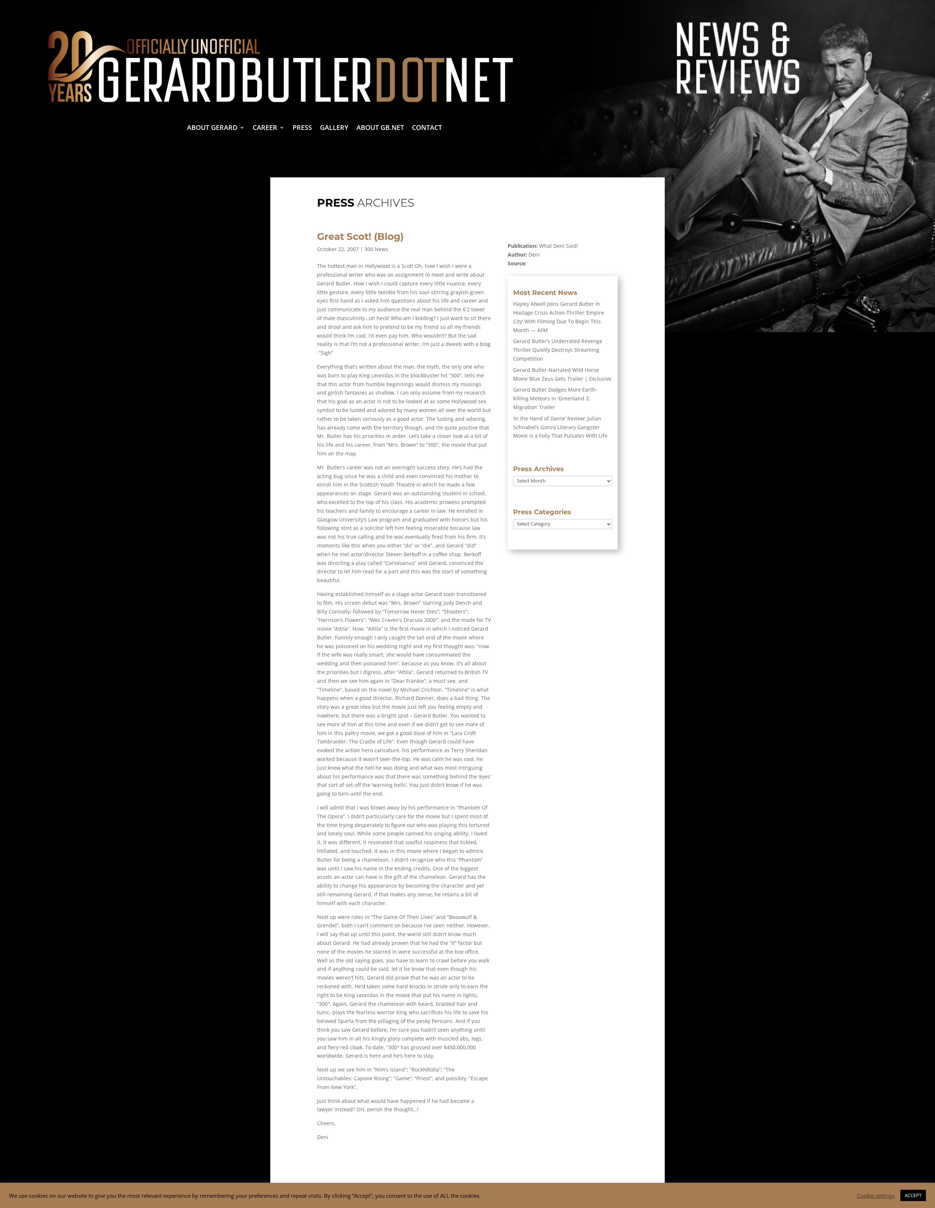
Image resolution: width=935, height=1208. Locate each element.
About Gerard (212, 128)
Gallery (334, 128)
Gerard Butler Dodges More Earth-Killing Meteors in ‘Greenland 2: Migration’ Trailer (555, 398)
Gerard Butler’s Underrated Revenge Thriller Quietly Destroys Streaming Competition (557, 350)
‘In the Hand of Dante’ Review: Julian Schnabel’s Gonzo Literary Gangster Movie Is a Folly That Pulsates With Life (560, 427)
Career (265, 128)
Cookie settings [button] (876, 1195)
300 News (376, 249)
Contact (427, 128)
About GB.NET (380, 128)
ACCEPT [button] (913, 1195)
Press (302, 128)
